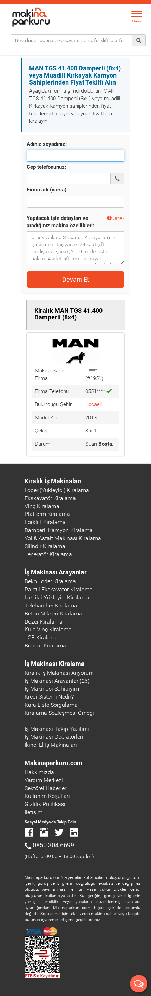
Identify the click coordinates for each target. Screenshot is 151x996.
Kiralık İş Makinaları (53, 481)
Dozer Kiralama (44, 621)
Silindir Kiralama (45, 546)
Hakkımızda (39, 772)
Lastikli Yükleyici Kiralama (57, 597)
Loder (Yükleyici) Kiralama (57, 490)
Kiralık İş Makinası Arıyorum (59, 672)
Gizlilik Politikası (45, 804)
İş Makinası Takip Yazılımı (57, 729)
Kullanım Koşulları (47, 796)
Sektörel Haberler (45, 788)
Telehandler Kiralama (51, 605)
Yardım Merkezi (44, 780)
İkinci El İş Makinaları (51, 744)
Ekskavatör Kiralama (50, 498)
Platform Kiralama (47, 514)
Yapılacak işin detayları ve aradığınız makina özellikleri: (60, 222)
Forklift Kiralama (45, 522)
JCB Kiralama (42, 637)
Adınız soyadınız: (47, 144)
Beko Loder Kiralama (50, 581)
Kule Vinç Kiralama (48, 629)
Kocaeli (93, 404)
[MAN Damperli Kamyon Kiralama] (75, 351)
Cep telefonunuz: (46, 167)
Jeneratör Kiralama (48, 554)
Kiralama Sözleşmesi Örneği (59, 712)
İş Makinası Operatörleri (54, 736)
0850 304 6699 (53, 845)
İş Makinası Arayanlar (56, 572)
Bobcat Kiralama (45, 645)
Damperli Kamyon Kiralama (59, 530)
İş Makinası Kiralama (55, 663)
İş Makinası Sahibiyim (52, 688)
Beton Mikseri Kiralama (53, 613)
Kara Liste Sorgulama (51, 704)
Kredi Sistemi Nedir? (49, 696)
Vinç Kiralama (42, 506)
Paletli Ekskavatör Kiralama (59, 589)
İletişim (33, 812)
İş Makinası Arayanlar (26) (57, 681)
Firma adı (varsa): (47, 190)
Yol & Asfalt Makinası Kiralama (63, 538)
